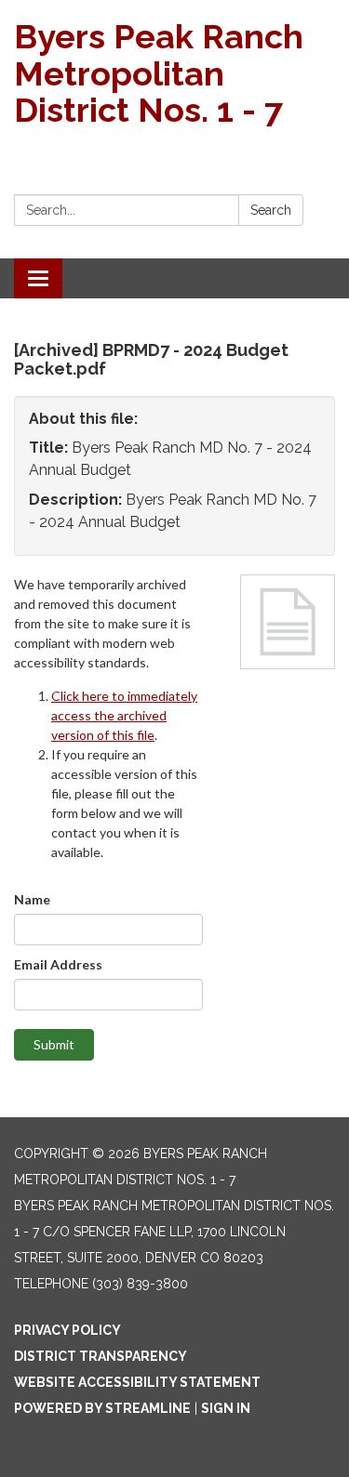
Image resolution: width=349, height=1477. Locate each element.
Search (270, 210)
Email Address (58, 964)
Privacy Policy (67, 1330)
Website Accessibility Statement (137, 1382)
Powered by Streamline (102, 1408)
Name (32, 899)
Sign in (225, 1408)
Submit (54, 1044)
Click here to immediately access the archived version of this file (124, 715)
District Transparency (100, 1356)
